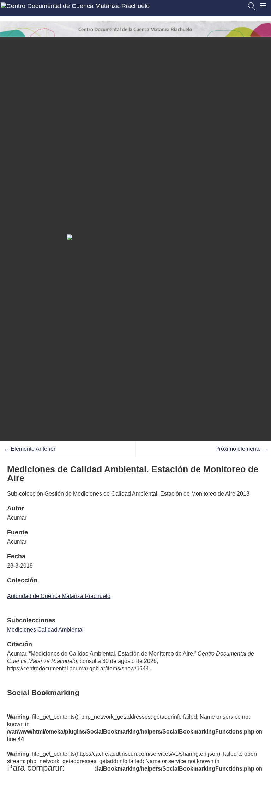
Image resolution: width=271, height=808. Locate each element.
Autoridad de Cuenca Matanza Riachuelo (58, 596)
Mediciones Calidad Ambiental (45, 630)
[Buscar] (252, 6)
